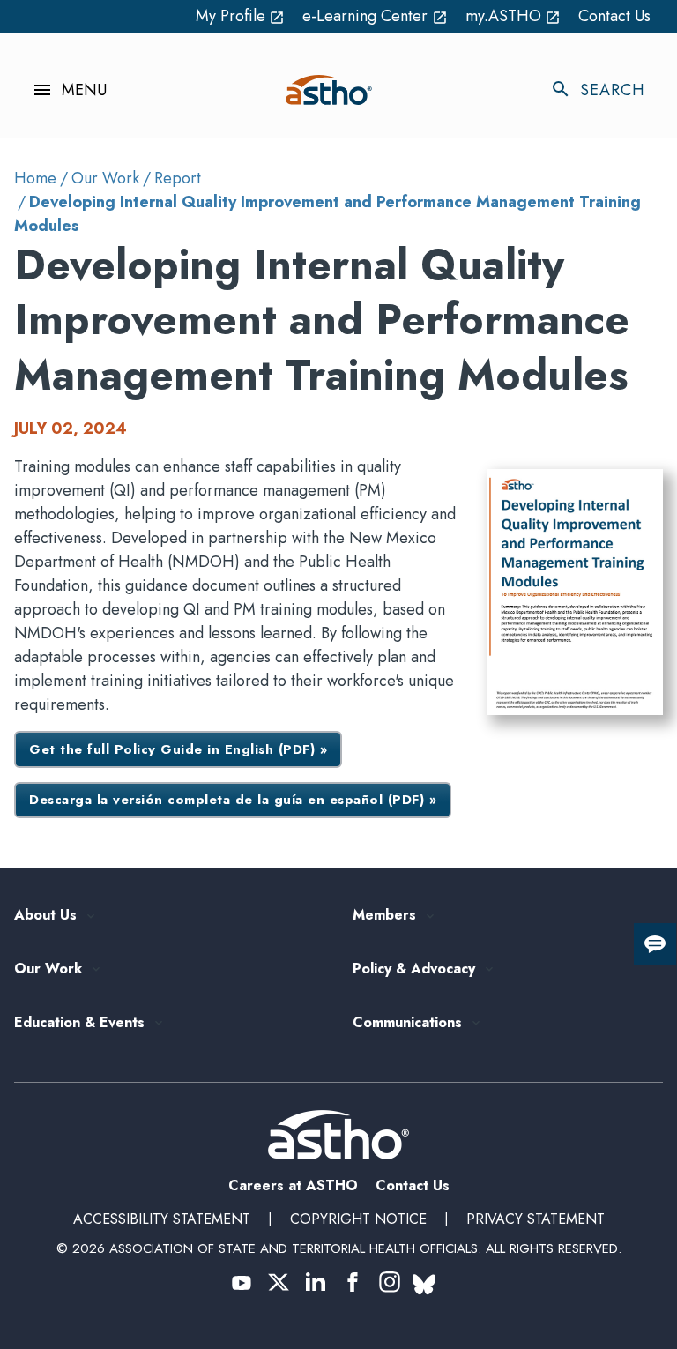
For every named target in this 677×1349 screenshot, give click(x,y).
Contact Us (614, 15)
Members (384, 915)
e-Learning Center (375, 15)
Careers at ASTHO (293, 1185)
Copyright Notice (358, 1219)
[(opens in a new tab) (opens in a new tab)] (241, 1282)
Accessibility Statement (161, 1219)
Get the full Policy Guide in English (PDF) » (178, 749)
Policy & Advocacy (414, 969)
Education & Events (79, 1023)
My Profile (241, 15)
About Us (45, 915)
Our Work (105, 178)
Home (35, 178)
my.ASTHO (513, 15)
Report (177, 178)
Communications (407, 1023)
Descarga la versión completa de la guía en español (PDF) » (232, 799)
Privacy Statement (535, 1219)
